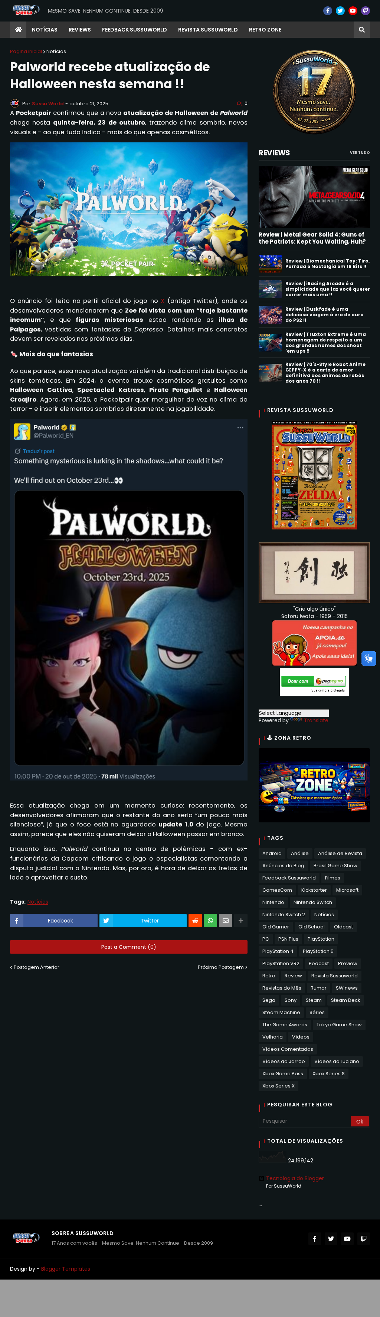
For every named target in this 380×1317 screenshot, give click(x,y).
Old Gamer (275, 926)
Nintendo (273, 902)
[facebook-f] (327, 10)
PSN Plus (288, 939)
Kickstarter (314, 890)
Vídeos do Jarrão (283, 1061)
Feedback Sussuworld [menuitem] (134, 29)
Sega (268, 1000)
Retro (268, 975)
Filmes (332, 877)
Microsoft (347, 890)
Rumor (319, 987)
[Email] (225, 920)
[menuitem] (18, 30)
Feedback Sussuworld (289, 877)
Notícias (56, 51)
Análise (300, 853)
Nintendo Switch (313, 902)
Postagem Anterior (36, 967)
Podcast (319, 963)
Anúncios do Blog (283, 865)
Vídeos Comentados (287, 1049)
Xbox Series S (328, 1073)
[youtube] (352, 10)
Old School (311, 926)
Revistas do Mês (281, 987)
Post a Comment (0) (128, 947)
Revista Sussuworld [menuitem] (208, 29)
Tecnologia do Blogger (295, 1178)
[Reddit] (195, 920)
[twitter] (340, 10)
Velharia (272, 1036)
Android (272, 853)
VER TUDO (360, 152)
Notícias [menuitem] (45, 29)
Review (293, 975)
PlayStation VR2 (280, 963)
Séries (317, 1012)
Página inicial (26, 51)
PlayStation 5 (318, 951)
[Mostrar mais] (241, 920)
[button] (362, 30)
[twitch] (365, 10)
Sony (291, 1000)
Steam (314, 1000)
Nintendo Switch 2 (283, 914)
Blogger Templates (65, 1269)
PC (265, 939)
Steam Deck (345, 1000)
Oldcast (343, 926)
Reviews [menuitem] (80, 29)
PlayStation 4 (278, 951)
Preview (347, 963)
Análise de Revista (340, 853)
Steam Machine (281, 1012)
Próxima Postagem (221, 967)
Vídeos (300, 1036)
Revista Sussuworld (334, 975)
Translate (316, 720)
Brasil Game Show (335, 865)
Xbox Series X (278, 1085)
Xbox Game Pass (282, 1073)
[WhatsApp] (210, 920)
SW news (347, 987)
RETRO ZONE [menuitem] (265, 29)
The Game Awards (284, 1024)
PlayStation (321, 939)
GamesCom (277, 890)
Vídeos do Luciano (336, 1061)
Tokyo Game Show (339, 1024)
